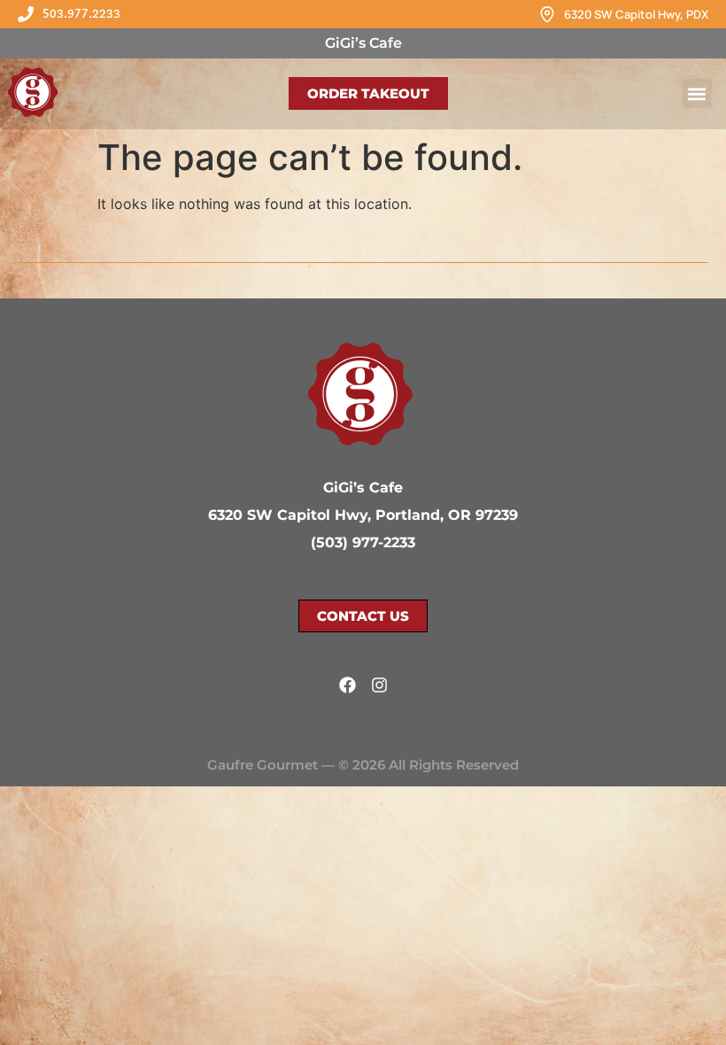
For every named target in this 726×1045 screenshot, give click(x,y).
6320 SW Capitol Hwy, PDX (636, 14)
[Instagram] (379, 685)
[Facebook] (347, 685)
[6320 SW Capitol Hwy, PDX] (547, 14)
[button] (697, 93)
